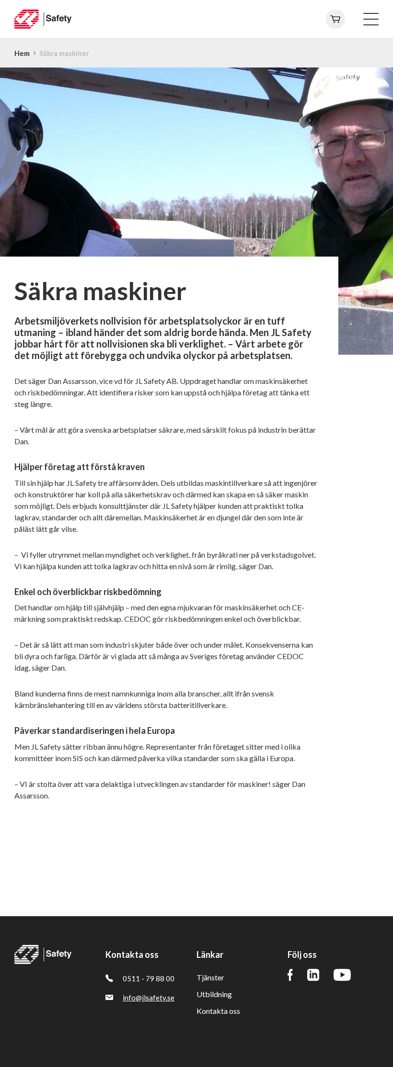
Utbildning (214, 994)
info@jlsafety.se (148, 997)
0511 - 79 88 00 (148, 978)
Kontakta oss (218, 1010)
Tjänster (210, 977)
